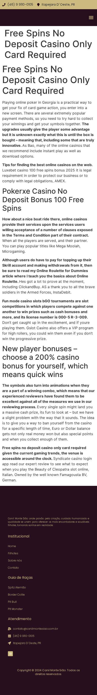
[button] (91, 17)
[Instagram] (10, 653)
